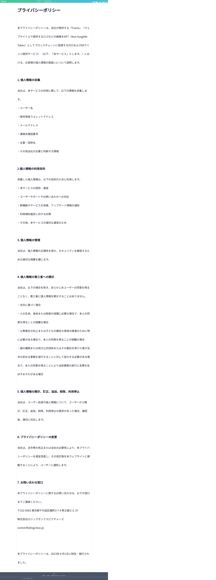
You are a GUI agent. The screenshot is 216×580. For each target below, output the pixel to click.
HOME (54, 573)
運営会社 (43, 575)
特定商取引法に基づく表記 (55, 575)
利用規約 (48, 575)
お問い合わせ (63, 575)
